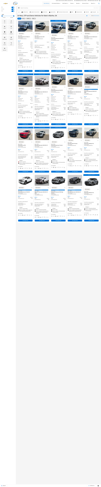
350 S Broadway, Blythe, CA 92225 (80, 0)
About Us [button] (93, 3)
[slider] (2, 15)
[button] (99, 3)
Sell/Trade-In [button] (64, 3)
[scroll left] (19, 12)
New (2, 7)
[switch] (7, 7)
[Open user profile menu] (100, 0)
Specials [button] (77, 3)
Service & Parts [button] (85, 3)
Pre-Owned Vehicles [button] (56, 3)
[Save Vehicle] (32, 33)
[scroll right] (98, 12)
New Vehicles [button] (46, 3)
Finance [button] (71, 3)
